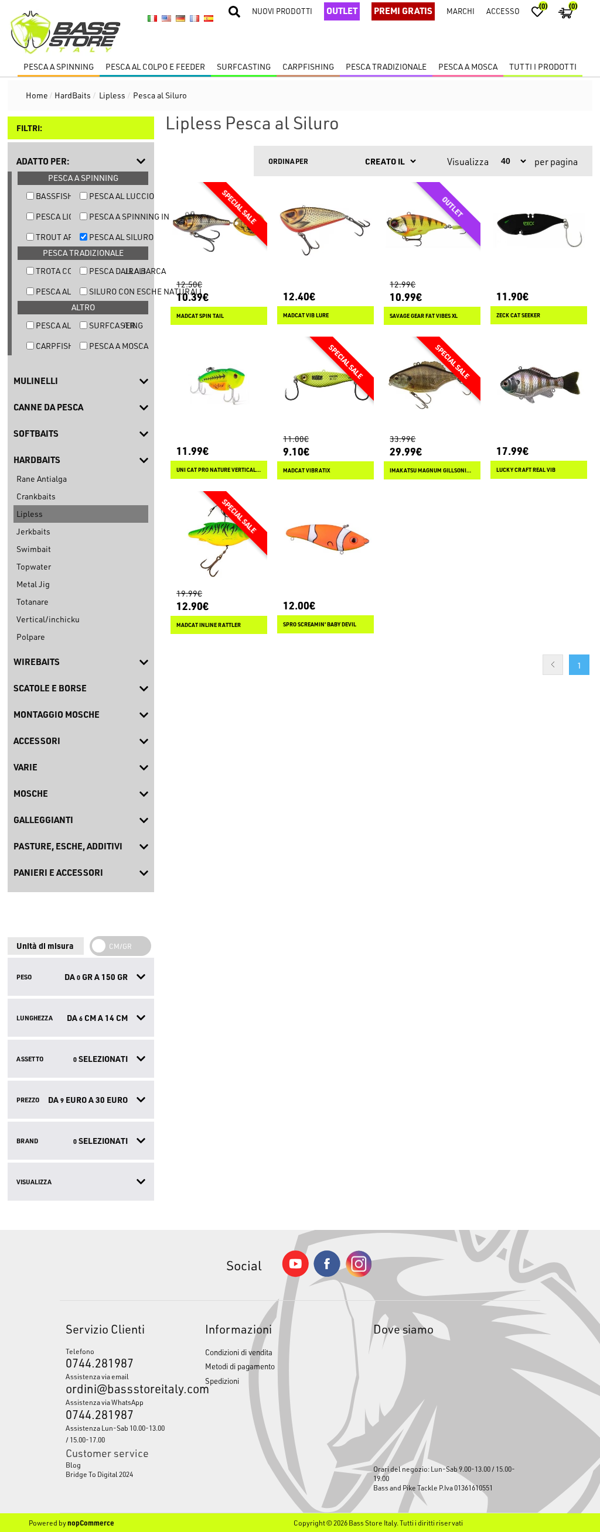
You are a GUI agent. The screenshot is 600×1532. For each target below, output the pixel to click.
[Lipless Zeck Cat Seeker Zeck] (538, 230)
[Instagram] (358, 1274)
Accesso (503, 11)
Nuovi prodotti (282, 11)
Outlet (341, 10)
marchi (460, 11)
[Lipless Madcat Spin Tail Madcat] (218, 230)
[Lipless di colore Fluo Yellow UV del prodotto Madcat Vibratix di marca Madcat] (325, 384)
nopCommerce (90, 1522)
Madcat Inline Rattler (208, 625)
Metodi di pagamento (240, 1366)
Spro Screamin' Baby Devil (319, 624)
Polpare (30, 636)
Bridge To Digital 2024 (99, 1474)
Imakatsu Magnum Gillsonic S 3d (432, 470)
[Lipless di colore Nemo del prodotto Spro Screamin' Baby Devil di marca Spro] (325, 539)
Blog (73, 1464)
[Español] (209, 18)
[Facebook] (326, 1273)
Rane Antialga (41, 478)
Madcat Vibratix (306, 470)
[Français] (195, 18)
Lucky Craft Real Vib (525, 470)
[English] (166, 18)
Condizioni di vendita (238, 1352)
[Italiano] (152, 18)
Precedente (553, 664)
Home (37, 95)
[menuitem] (117, 1464)
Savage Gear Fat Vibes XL (424, 316)
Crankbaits (36, 496)
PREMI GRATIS (403, 10)
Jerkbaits (33, 531)
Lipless (29, 513)
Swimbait (33, 548)
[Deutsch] (180, 18)
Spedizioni (222, 1381)
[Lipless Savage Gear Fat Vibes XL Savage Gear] (432, 230)
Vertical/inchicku (48, 619)
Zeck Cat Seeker (518, 315)
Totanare (32, 601)
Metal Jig (33, 584)
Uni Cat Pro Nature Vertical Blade (218, 470)
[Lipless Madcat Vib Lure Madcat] (325, 230)
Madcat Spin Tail (200, 316)
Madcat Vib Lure (306, 315)
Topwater (33, 566)
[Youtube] (295, 1274)
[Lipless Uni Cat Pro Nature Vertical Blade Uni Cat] (218, 384)
